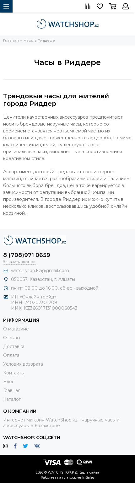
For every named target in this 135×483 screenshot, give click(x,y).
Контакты (13, 373)
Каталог (12, 399)
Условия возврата (23, 364)
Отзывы (11, 338)
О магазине (16, 329)
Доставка (13, 346)
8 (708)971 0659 (26, 255)
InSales (88, 477)
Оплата (11, 355)
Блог (8, 381)
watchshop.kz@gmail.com (40, 270)
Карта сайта (88, 472)
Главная (11, 390)
